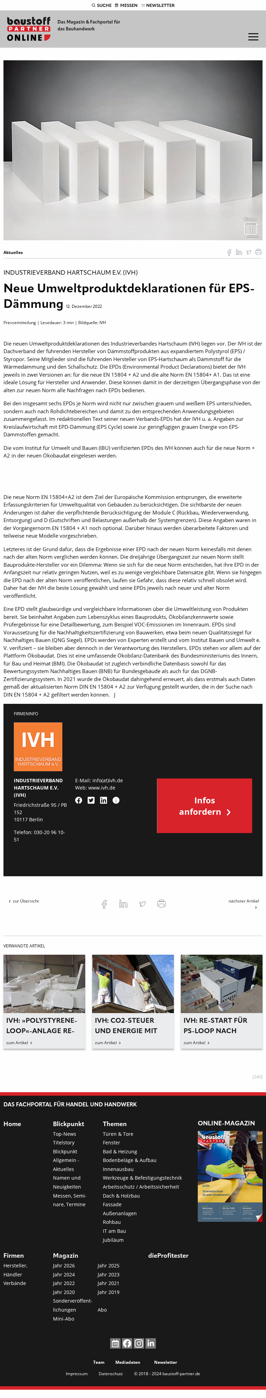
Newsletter (160, 5)
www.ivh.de (101, 787)
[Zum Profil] (116, 800)
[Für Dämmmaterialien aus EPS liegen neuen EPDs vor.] (133, 150)
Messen (129, 5)
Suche (104, 5)
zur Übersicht (26, 901)
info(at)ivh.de (107, 780)
